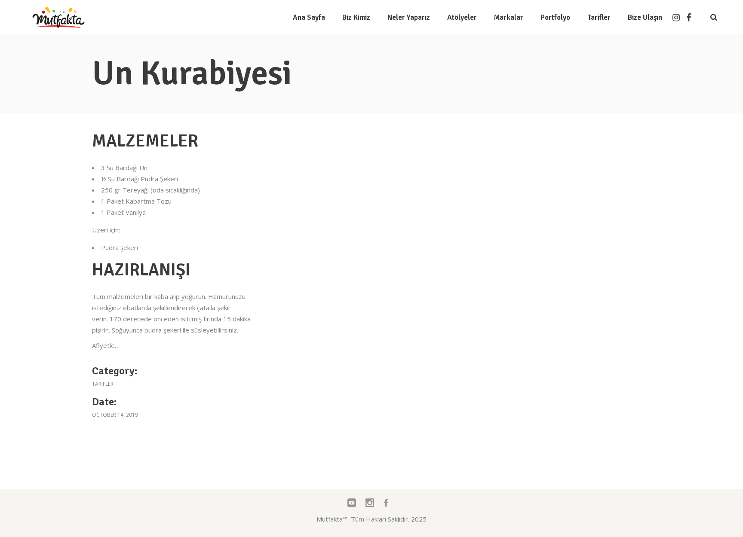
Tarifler (103, 383)
